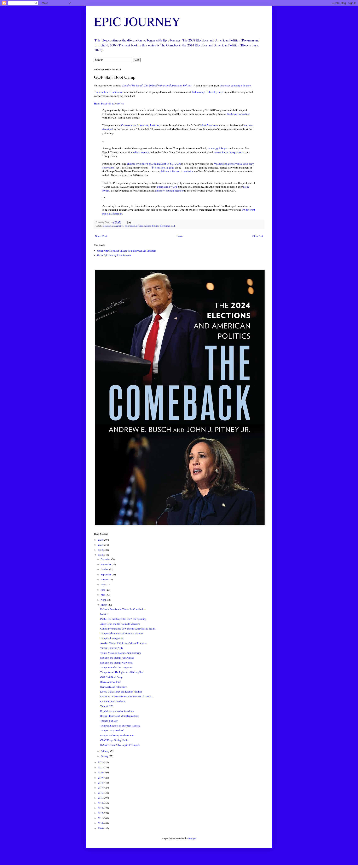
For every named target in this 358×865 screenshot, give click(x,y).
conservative (117, 225)
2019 (100, 777)
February (105, 751)
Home (180, 236)
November (106, 564)
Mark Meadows (209, 125)
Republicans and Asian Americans (117, 711)
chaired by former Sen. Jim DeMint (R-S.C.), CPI (154, 163)
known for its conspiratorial (229, 152)
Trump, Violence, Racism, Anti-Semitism (120, 652)
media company (140, 152)
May (103, 594)
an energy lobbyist (217, 148)
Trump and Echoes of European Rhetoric (120, 725)
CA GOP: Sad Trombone (112, 701)
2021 (100, 767)
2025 (100, 544)
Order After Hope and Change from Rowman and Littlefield (126, 250)
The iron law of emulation (108, 92)
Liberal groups (215, 92)
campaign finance (241, 85)
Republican (165, 225)
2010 (100, 823)
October (105, 569)
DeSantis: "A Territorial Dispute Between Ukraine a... (126, 696)
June (103, 589)
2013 (100, 807)
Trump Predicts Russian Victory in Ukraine (121, 633)
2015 (100, 797)
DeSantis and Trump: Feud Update (117, 657)
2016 (100, 792)
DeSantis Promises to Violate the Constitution (122, 609)
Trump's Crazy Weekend (112, 730)
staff (173, 225)
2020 (100, 772)
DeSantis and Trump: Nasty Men (116, 662)
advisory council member (169, 190)
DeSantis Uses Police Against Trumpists (120, 744)
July (103, 584)
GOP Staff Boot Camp (111, 677)
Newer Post (101, 236)
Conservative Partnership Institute (140, 125)
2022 (100, 762)
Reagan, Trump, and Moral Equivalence (119, 715)
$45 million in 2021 (163, 167)
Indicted (104, 614)
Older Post (257, 236)
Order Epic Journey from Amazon (114, 255)
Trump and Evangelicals (112, 638)
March (104, 604)
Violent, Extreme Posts (111, 647)
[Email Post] (129, 222)
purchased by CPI (167, 186)
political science (143, 225)
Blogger (192, 838)
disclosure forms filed (238, 114)
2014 (100, 802)
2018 (100, 782)
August (105, 579)
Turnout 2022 (107, 706)
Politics (155, 225)
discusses (225, 85)
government (130, 225)
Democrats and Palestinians (113, 686)
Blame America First (110, 681)
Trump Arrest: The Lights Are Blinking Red (121, 672)
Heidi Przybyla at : (109, 103)
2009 (100, 828)
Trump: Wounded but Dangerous (116, 667)
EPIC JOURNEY (137, 21)
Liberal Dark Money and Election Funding (121, 691)
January (105, 756)
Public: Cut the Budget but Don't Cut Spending (123, 618)
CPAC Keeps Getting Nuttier (114, 740)
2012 (100, 812)
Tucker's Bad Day (109, 720)
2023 (100, 554)
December (106, 559)
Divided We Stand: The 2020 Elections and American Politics (156, 85)
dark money (198, 92)
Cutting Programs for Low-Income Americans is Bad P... (128, 628)
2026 (100, 539)
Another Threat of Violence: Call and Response (123, 643)
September (106, 574)
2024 (100, 549)
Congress (107, 225)
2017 (100, 787)
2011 (100, 818)
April (103, 599)
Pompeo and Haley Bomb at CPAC (117, 735)
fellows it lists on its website (177, 171)
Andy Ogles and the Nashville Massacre (120, 623)
